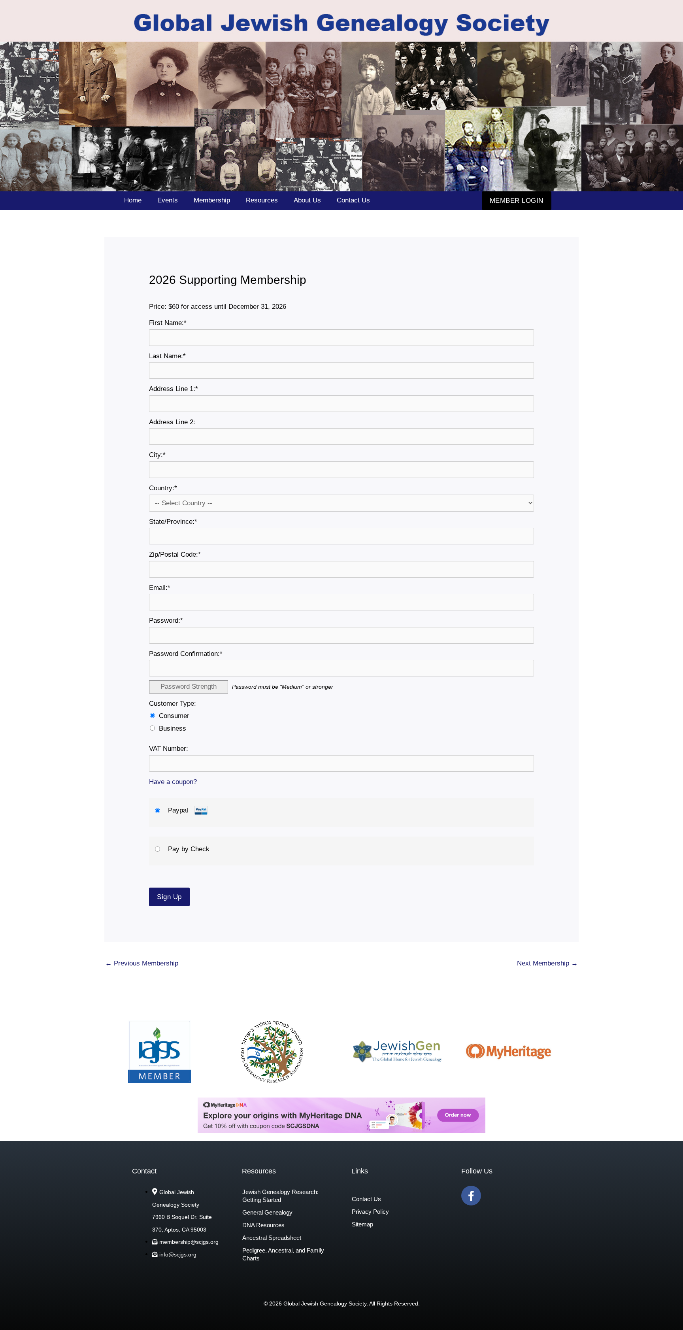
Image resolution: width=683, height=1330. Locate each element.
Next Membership (547, 963)
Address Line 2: (172, 422)
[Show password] (520, 635)
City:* (157, 455)
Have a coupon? (173, 782)
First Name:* (168, 323)
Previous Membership (141, 963)
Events (167, 200)
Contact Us (353, 200)
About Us (307, 200)
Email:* (159, 587)
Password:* (166, 620)
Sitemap (362, 1224)
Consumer (174, 716)
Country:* (163, 488)
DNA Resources (263, 1225)
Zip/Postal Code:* (175, 554)
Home (133, 200)
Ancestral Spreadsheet (271, 1237)
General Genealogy (267, 1212)
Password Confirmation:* (186, 653)
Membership (212, 200)
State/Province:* (173, 521)
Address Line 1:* (173, 389)
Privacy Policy (370, 1211)
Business (172, 728)
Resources (262, 200)
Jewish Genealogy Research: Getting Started (280, 1195)
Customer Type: (172, 703)
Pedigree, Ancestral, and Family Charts (283, 1254)
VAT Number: (168, 748)
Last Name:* (167, 356)
